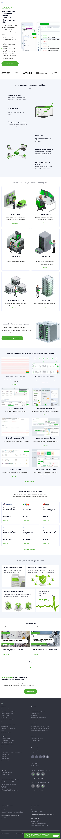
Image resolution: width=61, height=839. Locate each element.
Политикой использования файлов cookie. (34, 836)
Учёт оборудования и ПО (7, 719)
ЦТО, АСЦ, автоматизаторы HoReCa (40, 726)
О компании (34, 736)
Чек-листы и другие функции (8, 728)
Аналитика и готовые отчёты (8, 724)
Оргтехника (34, 724)
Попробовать (10, 63)
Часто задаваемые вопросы (8, 744)
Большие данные (5, 774)
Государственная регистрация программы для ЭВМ (42, 814)
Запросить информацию (12, 338)
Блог (2, 750)
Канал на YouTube (6, 760)
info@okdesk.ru (34, 763)
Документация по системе (7, 740)
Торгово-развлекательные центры (39, 730)
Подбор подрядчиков (6, 772)
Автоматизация (5, 726)
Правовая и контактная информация (10, 779)
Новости (33, 752)
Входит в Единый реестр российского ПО (7, 8)
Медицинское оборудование (38, 711)
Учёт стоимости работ (6, 721)
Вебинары (4, 756)
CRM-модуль (4, 717)
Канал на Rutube (5, 758)
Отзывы (3, 763)
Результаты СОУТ (20, 833)
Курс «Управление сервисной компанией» (11, 752)
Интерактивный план (6, 732)
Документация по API (6, 742)
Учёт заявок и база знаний (7, 708)
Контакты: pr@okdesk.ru (37, 750)
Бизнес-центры (34, 719)
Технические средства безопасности (40, 728)
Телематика (34, 715)
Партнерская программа (37, 738)
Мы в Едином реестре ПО (7, 781)
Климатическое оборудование (38, 717)
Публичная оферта (35, 740)
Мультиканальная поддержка (8, 711)
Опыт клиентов (5, 754)
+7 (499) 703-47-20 (35, 765)
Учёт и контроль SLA (6, 715)
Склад (2, 730)
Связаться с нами (5, 738)
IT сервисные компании (37, 708)
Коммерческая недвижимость (38, 721)
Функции (3, 706)
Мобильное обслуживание (7, 713)
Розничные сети (35, 713)
